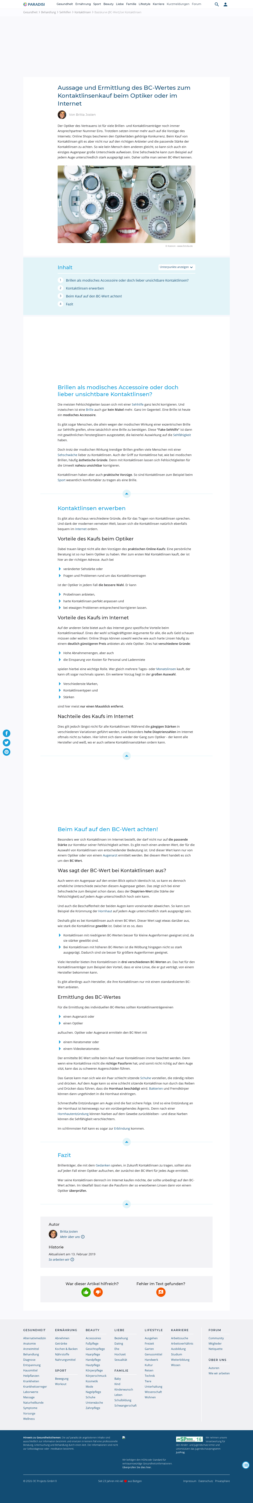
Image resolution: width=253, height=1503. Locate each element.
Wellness (29, 1419)
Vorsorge (29, 1413)
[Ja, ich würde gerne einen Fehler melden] (161, 1292)
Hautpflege (93, 1365)
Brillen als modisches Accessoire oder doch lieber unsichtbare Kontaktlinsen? (127, 280)
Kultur (149, 1365)
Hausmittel (30, 1370)
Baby (117, 1379)
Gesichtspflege (95, 1349)
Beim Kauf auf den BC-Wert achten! (94, 296)
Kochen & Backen (66, 1349)
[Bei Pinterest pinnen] (6, 752)
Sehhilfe (138, 404)
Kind (117, 1384)
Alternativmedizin (34, 1338)
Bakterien (156, 1088)
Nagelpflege (93, 1392)
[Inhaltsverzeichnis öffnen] (246, 1465)
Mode (89, 1386)
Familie (131, 4)
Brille (89, 409)
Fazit (69, 304)
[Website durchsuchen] (217, 4)
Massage (29, 1397)
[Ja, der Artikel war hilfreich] (86, 1292)
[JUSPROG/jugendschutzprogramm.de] (189, 1439)
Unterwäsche (94, 1402)
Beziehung (121, 1338)
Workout (60, 1384)
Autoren (214, 1368)
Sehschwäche (67, 455)
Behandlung (48, 12)
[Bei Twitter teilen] (6, 742)
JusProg (180, 1452)
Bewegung (61, 1379)
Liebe (120, 4)
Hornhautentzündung (73, 1114)
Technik (150, 1376)
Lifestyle (144, 4)
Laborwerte (30, 1392)
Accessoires (93, 1338)
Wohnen (150, 1397)
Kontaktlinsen (83, 12)
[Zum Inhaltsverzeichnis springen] (126, 494)
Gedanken (103, 1165)
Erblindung (122, 1128)
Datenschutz (205, 1481)
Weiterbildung (180, 1360)
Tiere (148, 1381)
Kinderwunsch (123, 1389)
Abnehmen (62, 1338)
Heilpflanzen (31, 1376)
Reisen (149, 1370)
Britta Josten (69, 1231)
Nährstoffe (62, 1354)
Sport (97, 4)
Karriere (158, 4)
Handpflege (93, 1360)
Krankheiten (31, 1381)
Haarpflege (93, 1354)
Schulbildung (122, 1400)
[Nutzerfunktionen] (225, 4)
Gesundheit (65, 4)
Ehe (116, 1349)
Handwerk (151, 1360)
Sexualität (120, 1360)
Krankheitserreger (35, 1386)
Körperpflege (94, 1370)
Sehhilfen (65, 12)
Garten (149, 1349)
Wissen (175, 1365)
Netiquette (216, 1349)
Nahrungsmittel (65, 1360)
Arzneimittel (31, 1349)
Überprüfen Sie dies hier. (137, 1467)
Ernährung (83, 4)
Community (216, 1338)
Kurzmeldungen (178, 4)
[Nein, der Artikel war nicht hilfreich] (98, 1292)
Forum (196, 4)
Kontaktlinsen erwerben (85, 288)
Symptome (30, 1408)
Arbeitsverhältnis (182, 1343)
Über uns (217, 1360)
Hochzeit (120, 1354)
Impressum (189, 1481)
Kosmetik (92, 1381)
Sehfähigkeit (182, 435)
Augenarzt (110, 855)
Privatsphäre (222, 1481)
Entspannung (32, 1365)
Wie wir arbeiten (219, 1373)
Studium (176, 1354)
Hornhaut (105, 911)
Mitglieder (215, 1343)
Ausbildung (178, 1349)
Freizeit (149, 1343)
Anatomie (29, 1343)
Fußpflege (92, 1343)
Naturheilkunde (33, 1402)
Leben (118, 1395)
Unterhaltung (153, 1386)
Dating (118, 1343)
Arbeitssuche (179, 1338)
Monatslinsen (166, 669)
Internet (81, 529)
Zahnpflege (93, 1408)
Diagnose (29, 1360)
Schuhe (145, 1078)
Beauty (108, 4)
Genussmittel (153, 1354)
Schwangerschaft (125, 1405)
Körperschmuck (96, 1376)
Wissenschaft (153, 1392)
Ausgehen (151, 1338)
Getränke (61, 1343)
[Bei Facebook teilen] (6, 733)
